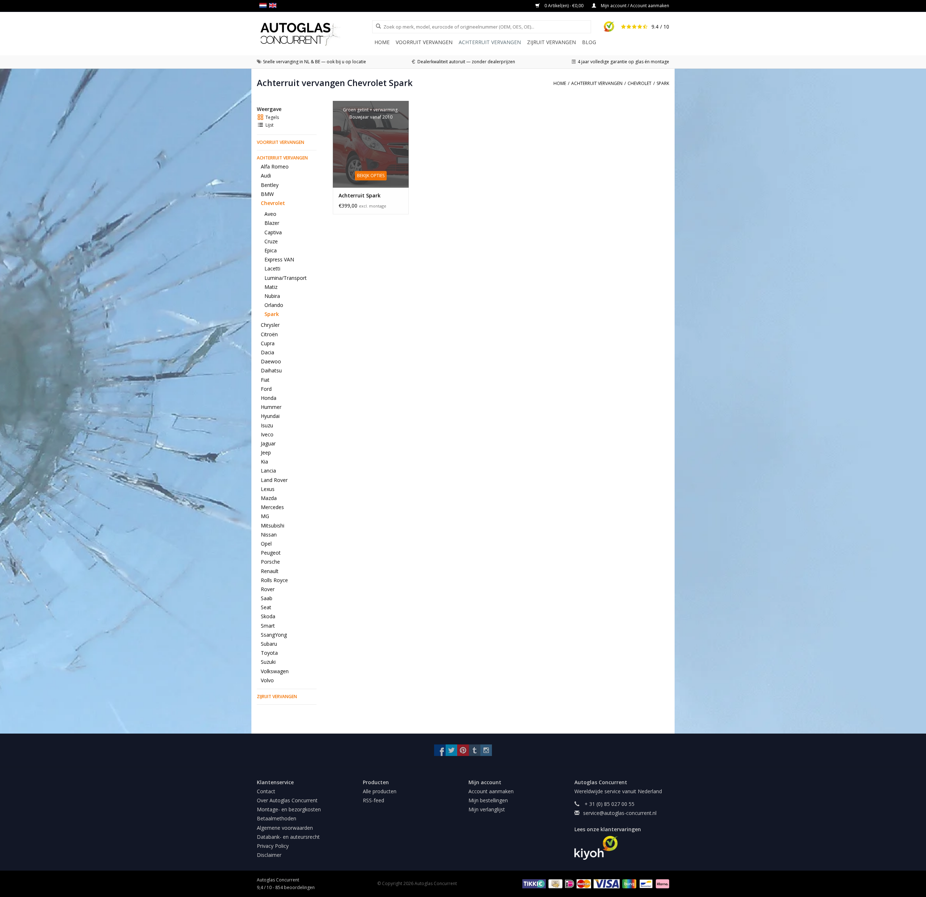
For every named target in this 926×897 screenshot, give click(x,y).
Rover (268, 589)
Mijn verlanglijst (486, 809)
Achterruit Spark (360, 195)
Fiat (265, 379)
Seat (266, 607)
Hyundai (270, 416)
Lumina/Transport (285, 277)
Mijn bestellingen (488, 800)
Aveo (270, 213)
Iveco (267, 434)
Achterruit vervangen (490, 42)
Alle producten (379, 791)
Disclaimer (269, 854)
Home (382, 42)
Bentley (270, 184)
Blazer (271, 222)
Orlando (273, 305)
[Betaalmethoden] (533, 883)
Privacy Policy (273, 845)
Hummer (271, 406)
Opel (266, 543)
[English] (274, 5)
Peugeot (271, 552)
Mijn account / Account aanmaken (634, 6)
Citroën (269, 334)
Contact (266, 791)
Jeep (266, 452)
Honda (268, 397)
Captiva (273, 232)
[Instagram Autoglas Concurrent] (486, 750)
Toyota (269, 652)
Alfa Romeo (275, 166)
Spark (271, 314)
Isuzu (267, 425)
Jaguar (268, 443)
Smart (268, 625)
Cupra (268, 343)
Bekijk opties (371, 175)
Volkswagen (275, 671)
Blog (589, 42)
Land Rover (274, 480)
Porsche (270, 561)
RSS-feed (373, 800)
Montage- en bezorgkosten (289, 809)
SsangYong (274, 634)
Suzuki (268, 661)
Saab (266, 598)
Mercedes (272, 507)
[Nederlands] (264, 5)
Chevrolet (273, 203)
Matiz (270, 286)
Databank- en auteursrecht (288, 836)
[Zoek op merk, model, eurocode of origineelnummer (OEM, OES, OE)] (375, 26)
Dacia (267, 352)
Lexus (268, 489)
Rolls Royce (274, 580)
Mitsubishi (272, 525)
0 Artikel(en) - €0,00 (564, 6)
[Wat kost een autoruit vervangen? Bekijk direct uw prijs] (314, 34)
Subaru (269, 643)
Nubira (272, 295)
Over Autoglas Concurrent (287, 800)
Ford (266, 388)
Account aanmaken (491, 791)
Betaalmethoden (276, 818)
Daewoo (271, 361)
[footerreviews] (622, 848)
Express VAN (279, 259)
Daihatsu (271, 370)
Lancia (268, 470)
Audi (266, 175)
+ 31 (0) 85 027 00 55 (608, 803)
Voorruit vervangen (424, 42)
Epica (270, 250)
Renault (270, 571)
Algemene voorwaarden (285, 827)
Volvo (267, 680)
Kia (264, 461)
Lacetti (272, 268)
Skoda (268, 616)
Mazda (269, 498)
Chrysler (270, 324)
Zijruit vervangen (551, 42)
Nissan (269, 534)
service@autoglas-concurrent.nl (620, 813)
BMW (267, 194)
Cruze (271, 241)
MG (265, 516)
